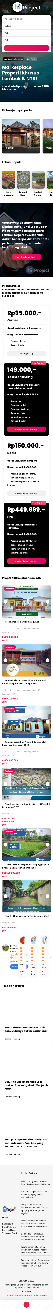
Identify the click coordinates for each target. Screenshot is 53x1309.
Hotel (29, 1295)
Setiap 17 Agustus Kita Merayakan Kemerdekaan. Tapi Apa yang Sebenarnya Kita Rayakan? (26, 1143)
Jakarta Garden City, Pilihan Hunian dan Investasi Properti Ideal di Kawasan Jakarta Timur (35, 1250)
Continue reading (12, 1039)
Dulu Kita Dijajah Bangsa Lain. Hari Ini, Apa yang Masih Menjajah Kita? (26, 1085)
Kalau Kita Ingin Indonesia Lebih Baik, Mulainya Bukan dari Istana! (26, 1029)
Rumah (10, 1295)
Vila (24, 1295)
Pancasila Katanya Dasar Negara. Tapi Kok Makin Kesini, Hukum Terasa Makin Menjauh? (35, 1263)
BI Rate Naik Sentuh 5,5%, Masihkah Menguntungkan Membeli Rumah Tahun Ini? (33, 1236)
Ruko (36, 1295)
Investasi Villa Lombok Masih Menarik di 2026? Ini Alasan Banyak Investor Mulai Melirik (34, 1223)
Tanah (18, 1295)
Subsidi (43, 1295)
